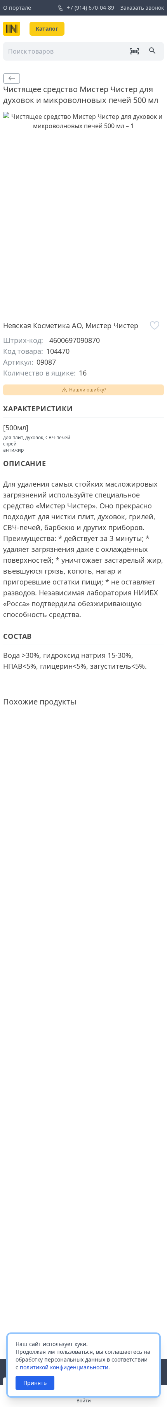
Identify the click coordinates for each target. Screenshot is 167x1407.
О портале (17, 7)
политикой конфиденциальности (64, 1367)
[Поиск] (153, 51)
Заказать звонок (142, 7)
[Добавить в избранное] (154, 325)
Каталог (47, 28)
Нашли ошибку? (87, 389)
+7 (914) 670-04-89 (90, 7)
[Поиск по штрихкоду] (134, 51)
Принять (35, 1382)
